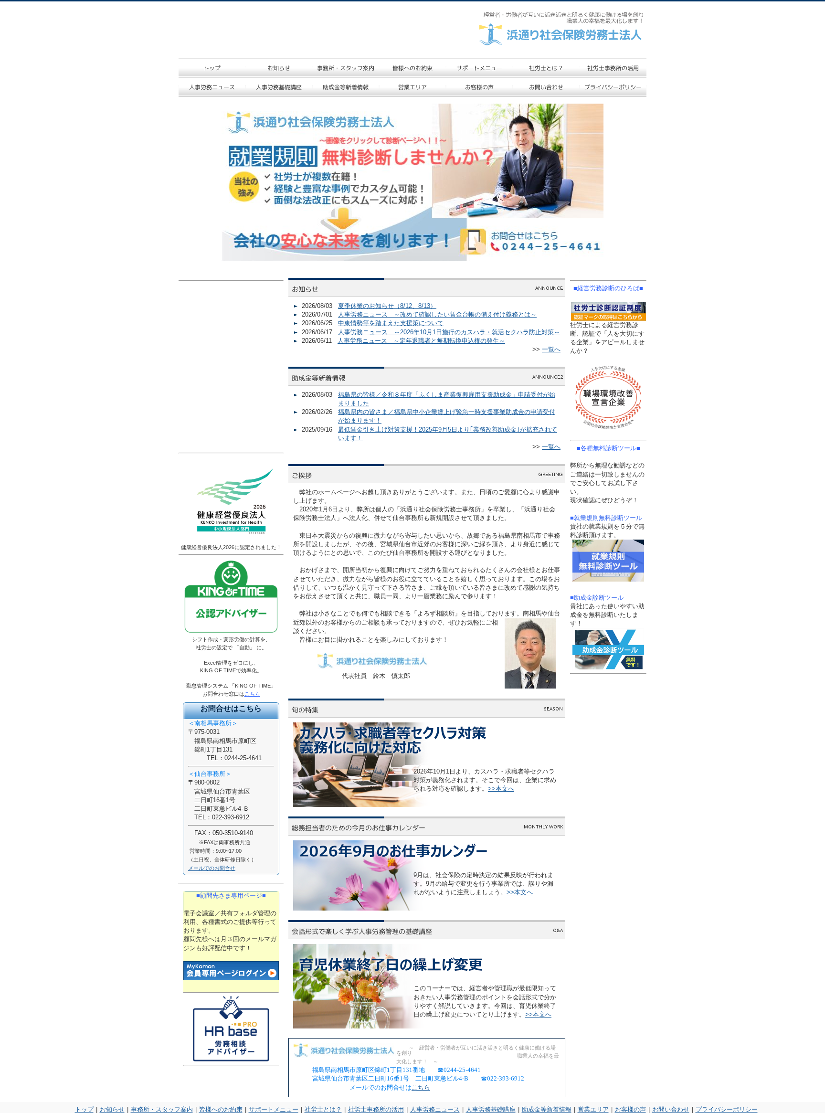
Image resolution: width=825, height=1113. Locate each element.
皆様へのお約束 (221, 1109)
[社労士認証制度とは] (608, 311)
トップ (84, 1109)
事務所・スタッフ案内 (162, 1109)
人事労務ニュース (435, 1109)
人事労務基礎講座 (491, 1109)
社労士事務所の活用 (376, 1109)
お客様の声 (630, 1109)
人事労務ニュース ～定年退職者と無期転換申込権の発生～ (421, 340)
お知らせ (112, 1109)
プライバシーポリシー (727, 1109)
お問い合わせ (670, 1109)
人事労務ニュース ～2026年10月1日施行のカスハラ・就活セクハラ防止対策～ (449, 332)
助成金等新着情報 (546, 1109)
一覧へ (551, 349)
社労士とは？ (323, 1109)
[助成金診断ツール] (608, 649)
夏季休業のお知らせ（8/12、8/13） (387, 305)
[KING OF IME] (231, 632)
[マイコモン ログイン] (231, 970)
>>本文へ (501, 788)
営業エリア (593, 1109)
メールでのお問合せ (211, 868)
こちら (421, 1087)
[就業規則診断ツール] (608, 561)
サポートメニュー (273, 1109)
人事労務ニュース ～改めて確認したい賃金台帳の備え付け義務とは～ (437, 314)
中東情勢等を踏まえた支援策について (391, 323)
